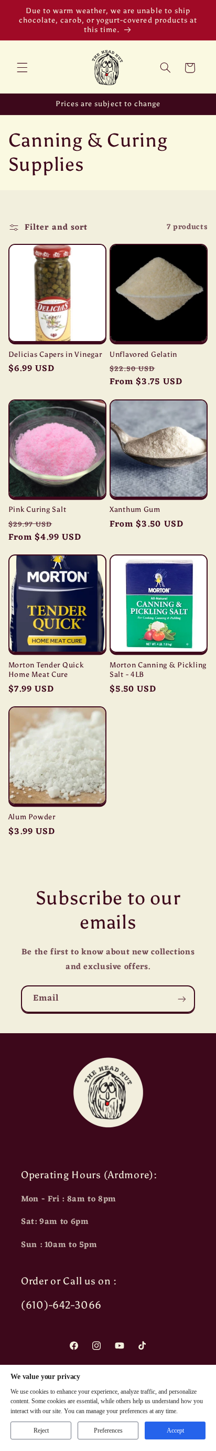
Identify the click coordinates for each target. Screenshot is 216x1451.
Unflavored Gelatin (143, 354)
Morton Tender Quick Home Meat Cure (46, 669)
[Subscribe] (182, 998)
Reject (41, 1430)
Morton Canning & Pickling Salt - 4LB (158, 669)
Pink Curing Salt (37, 509)
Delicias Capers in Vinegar (55, 354)
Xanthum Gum (135, 509)
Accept (175, 1430)
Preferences (108, 1430)
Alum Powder (32, 816)
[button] (22, 68)
